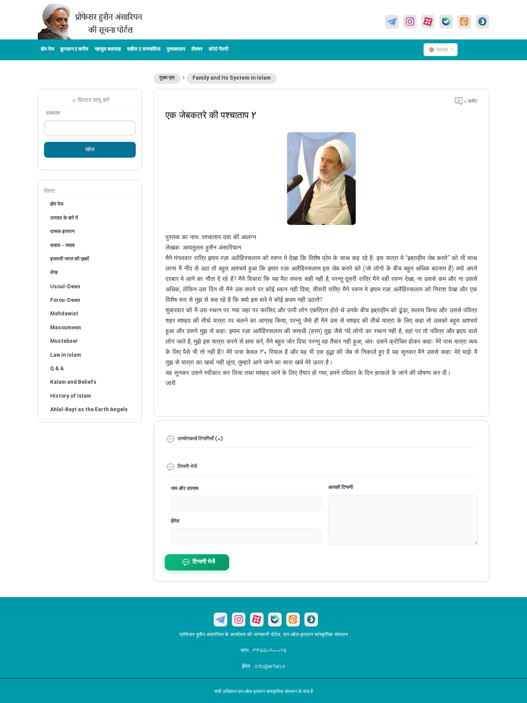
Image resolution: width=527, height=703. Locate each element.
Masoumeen (65, 327)
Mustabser (64, 341)
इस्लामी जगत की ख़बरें (69, 259)
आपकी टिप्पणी (340, 487)
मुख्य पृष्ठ (167, 78)
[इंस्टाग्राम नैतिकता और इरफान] (410, 22)
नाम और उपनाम (185, 489)
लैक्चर (197, 49)
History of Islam (70, 396)
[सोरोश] (482, 22)
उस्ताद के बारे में (64, 218)
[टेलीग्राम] (392, 22)
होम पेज (47, 49)
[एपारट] (428, 22)
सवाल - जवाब (62, 246)
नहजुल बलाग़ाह (108, 49)
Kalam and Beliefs (73, 382)
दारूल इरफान (62, 232)
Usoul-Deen (65, 287)
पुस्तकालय (176, 49)
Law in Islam (65, 355)
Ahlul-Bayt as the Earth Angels (89, 409)
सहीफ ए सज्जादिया (143, 49)
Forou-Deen (65, 300)
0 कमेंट (470, 101)
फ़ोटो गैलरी (218, 49)
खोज (90, 150)
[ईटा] (464, 22)
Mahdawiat (64, 314)
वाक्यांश (53, 113)
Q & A (57, 368)
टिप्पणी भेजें (204, 562)
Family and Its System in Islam (232, 78)
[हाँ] (446, 22)
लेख (53, 273)
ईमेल (175, 521)
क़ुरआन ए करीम (74, 49)
